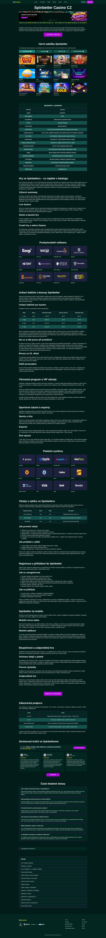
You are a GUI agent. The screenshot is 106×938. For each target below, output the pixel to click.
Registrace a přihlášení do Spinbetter (30, 890)
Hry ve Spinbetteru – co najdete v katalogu (31, 869)
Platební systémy (25, 884)
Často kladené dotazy (26, 906)
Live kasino (43, 51)
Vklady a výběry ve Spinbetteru (28, 887)
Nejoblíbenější (26, 51)
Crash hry (60, 51)
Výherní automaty (78, 51)
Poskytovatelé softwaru (26, 872)
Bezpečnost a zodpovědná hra (28, 896)
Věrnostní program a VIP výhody (29, 878)
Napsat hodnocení (79, 747)
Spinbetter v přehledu (26, 866)
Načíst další (53, 774)
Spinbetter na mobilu (26, 893)
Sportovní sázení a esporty (27, 881)
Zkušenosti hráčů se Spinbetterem (29, 902)
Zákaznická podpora (26, 899)
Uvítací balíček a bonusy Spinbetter (29, 875)
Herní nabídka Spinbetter (27, 863)
